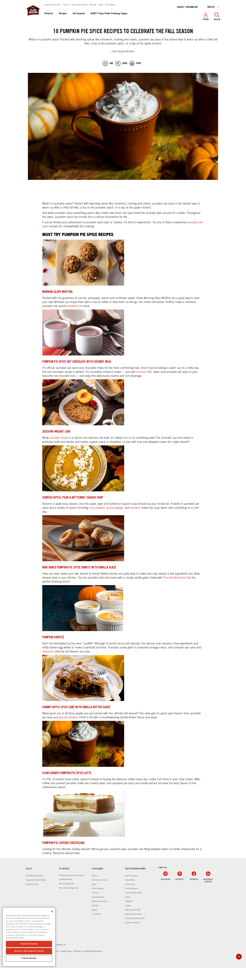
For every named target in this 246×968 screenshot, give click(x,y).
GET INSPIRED (64, 869)
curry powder (97, 507)
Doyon (101, 4)
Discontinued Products (133, 914)
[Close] (52, 911)
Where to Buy (130, 880)
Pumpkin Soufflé (53, 637)
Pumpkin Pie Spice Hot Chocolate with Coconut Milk (76, 362)
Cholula (95, 876)
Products (48, 14)
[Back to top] (239, 956)
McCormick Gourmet (79, 4)
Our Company (130, 884)
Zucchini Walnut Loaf (56, 432)
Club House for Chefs (132, 910)
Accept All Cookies (28, 944)
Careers (128, 905)
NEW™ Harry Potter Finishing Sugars (109, 14)
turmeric (135, 507)
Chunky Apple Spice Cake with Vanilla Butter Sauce (76, 707)
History (127, 897)
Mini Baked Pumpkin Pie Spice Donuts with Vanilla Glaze (79, 567)
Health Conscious (131, 876)
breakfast (72, 306)
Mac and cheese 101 (66, 883)
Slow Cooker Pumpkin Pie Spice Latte (66, 773)
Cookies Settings (28, 958)
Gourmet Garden (98, 897)
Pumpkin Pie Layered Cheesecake (63, 843)
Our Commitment (131, 888)
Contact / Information (187, 7)
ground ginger (114, 507)
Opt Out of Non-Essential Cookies (29, 951)
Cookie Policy (66, 951)
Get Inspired (79, 14)
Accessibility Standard (92, 951)
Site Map (77, 951)
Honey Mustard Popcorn (34, 876)
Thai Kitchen (110, 4)
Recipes (63, 14)
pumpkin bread (59, 437)
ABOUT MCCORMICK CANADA (135, 869)
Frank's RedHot (97, 888)
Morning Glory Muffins (57, 292)
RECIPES (29, 869)
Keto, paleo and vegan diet (68, 888)
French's (66, 4)
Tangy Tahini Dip (32, 884)
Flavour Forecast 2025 (133, 893)
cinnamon (48, 651)
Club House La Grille (52, 4)
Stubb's (95, 910)
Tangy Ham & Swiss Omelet (36, 880)
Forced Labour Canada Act (134, 918)
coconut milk (144, 372)
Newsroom (129, 901)
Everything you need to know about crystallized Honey (71, 877)
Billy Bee (92, 4)
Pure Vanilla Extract (175, 577)
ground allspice (68, 717)
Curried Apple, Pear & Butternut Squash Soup (72, 498)
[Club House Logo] (33, 17)
